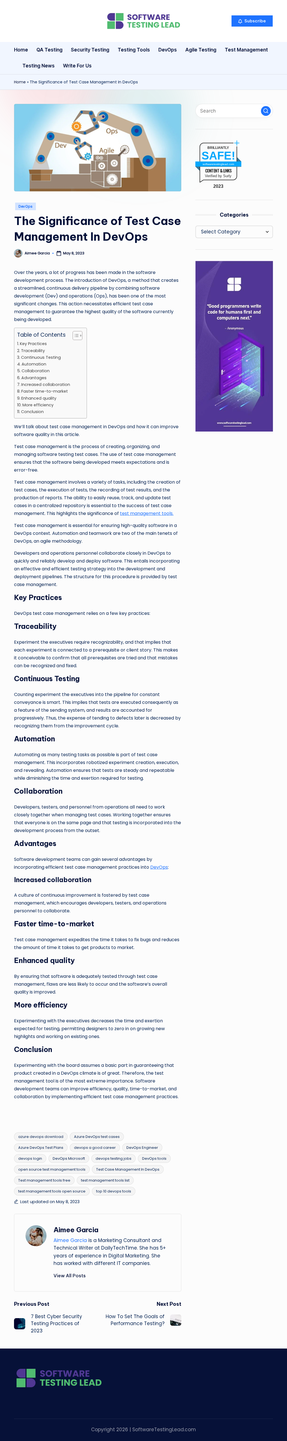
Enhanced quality (38, 398)
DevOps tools (154, 1158)
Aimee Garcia (76, 1230)
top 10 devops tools (113, 1191)
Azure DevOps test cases (97, 1136)
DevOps (25, 206)
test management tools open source (51, 1191)
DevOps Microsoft (69, 1158)
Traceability (33, 350)
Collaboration (36, 371)
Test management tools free (44, 1180)
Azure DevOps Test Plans (40, 1147)
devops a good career (95, 1147)
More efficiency (38, 405)
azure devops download (40, 1136)
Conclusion (32, 411)
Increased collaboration (45, 384)
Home (20, 82)
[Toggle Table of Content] (74, 335)
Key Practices (33, 343)
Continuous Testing (41, 357)
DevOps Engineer (142, 1147)
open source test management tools (51, 1169)
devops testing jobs (113, 1158)
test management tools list (105, 1180)
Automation (34, 364)
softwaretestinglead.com (218, 164)
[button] (252, 21)
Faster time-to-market (44, 391)
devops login (30, 1158)
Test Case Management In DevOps (127, 1169)
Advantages (34, 378)
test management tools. (146, 513)
